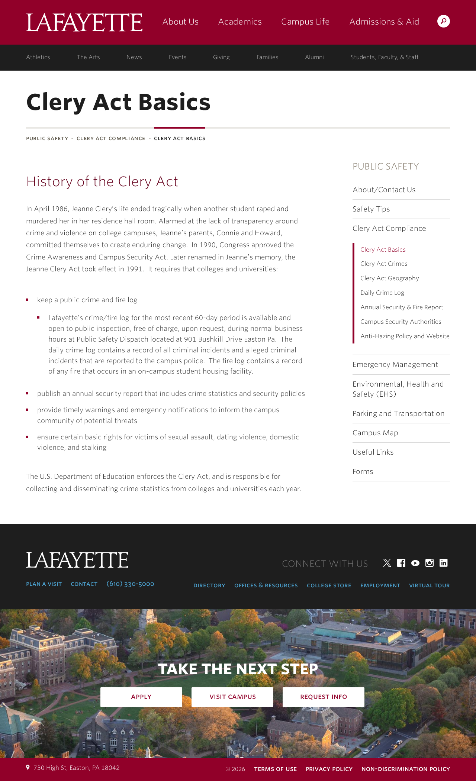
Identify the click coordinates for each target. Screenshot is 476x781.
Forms (363, 471)
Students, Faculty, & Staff (384, 57)
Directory (209, 585)
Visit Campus (232, 696)
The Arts (88, 57)
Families (268, 57)
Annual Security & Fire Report (401, 307)
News (134, 57)
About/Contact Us (384, 189)
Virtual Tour (429, 585)
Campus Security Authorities (400, 321)
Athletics (38, 57)
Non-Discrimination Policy (405, 768)
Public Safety (47, 138)
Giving (221, 57)
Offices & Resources (266, 585)
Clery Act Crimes (384, 263)
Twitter (387, 562)
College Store (329, 585)
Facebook (401, 562)
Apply (141, 696)
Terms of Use (275, 768)
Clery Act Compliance (111, 138)
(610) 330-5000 (130, 583)
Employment (380, 585)
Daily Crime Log (382, 292)
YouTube (415, 562)
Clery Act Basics (383, 249)
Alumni (314, 57)
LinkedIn (443, 562)
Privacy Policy (329, 768)
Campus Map (375, 433)
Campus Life (305, 21)
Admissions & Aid (384, 21)
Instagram (429, 562)
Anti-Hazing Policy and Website (405, 336)
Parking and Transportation (399, 413)
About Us (180, 21)
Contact (84, 583)
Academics (240, 21)
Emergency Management (395, 364)
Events (178, 57)
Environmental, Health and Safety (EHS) (398, 389)
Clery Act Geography (389, 278)
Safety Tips (371, 209)
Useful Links (373, 452)
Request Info (323, 696)
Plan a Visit (44, 583)
